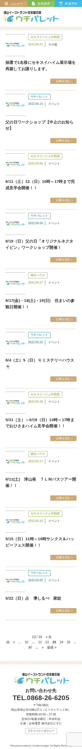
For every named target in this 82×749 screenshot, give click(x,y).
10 (26, 642)
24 (61, 642)
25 (68, 642)
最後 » (51, 647)
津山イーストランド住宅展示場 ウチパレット (30, 16)
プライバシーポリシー (41, 730)
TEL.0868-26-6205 (41, 697)
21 (40, 642)
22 (47, 642)
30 (30, 647)
